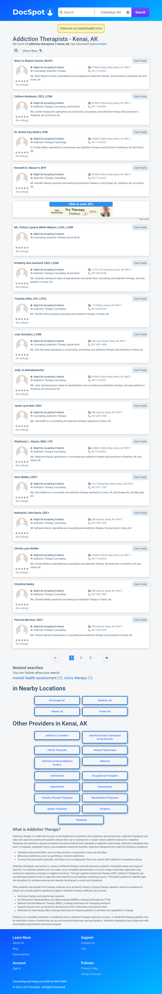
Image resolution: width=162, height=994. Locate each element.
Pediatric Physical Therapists (57, 797)
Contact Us (88, 943)
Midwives (105, 761)
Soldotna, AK (105, 700)
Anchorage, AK (57, 700)
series (98, 28)
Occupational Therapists (105, 775)
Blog (15, 948)
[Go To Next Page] (106, 658)
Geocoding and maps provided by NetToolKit (40, 981)
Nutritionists (57, 775)
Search (140, 12)
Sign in (17, 968)
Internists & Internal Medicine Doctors (57, 763)
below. (103, 44)
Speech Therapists (57, 809)
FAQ (83, 948)
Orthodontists (105, 786)
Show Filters (30, 50)
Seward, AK (57, 711)
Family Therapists (57, 750)
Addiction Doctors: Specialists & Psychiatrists (105, 737)
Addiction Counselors (57, 735)
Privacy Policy (89, 968)
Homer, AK (105, 711)
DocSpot (29, 12)
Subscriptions (21, 954)
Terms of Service (91, 974)
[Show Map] (16, 51)
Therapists (81, 820)
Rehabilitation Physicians (105, 797)
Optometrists (57, 786)
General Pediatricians (105, 750)
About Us (18, 943)
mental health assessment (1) (37, 678)
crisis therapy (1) (78, 678)
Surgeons (105, 809)
